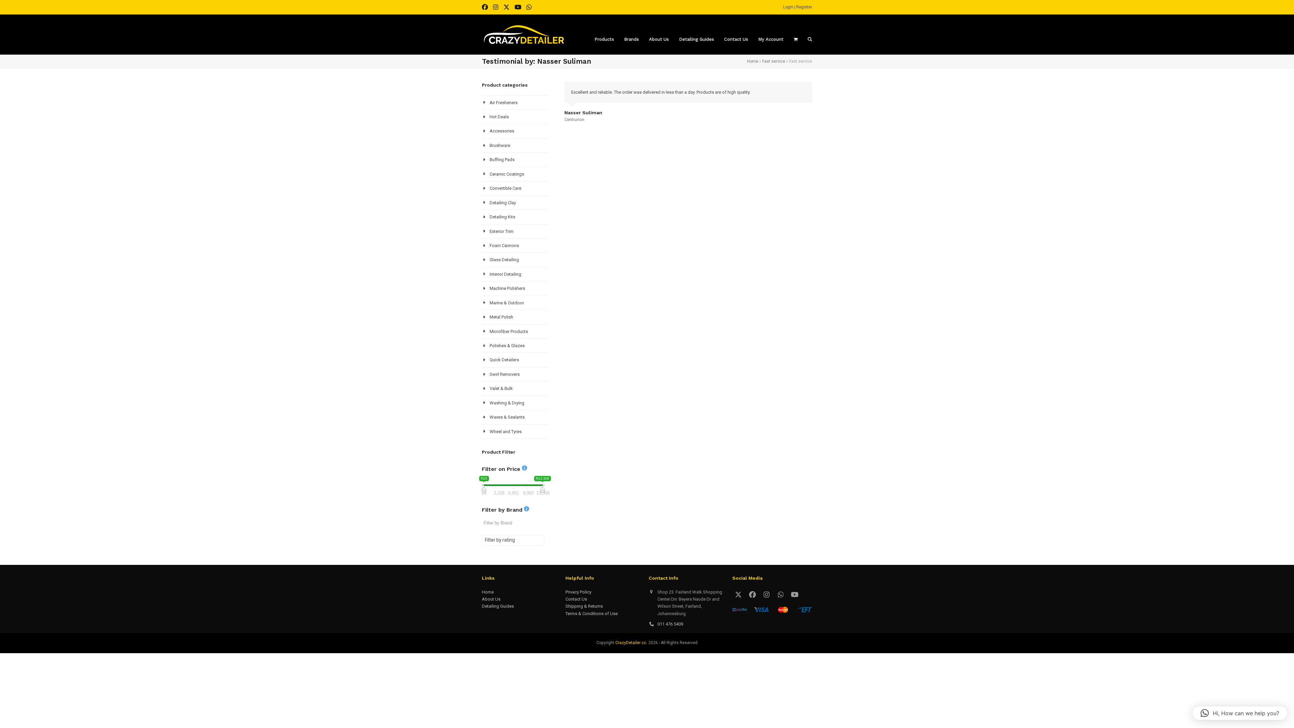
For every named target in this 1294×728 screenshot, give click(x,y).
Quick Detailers (504, 359)
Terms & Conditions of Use (591, 613)
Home (752, 61)
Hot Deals (499, 116)
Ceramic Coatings (507, 174)
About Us (491, 599)
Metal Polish (501, 317)
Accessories (502, 130)
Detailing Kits (502, 216)
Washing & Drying (507, 402)
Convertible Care (505, 188)
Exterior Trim (502, 231)
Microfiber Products (509, 331)
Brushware (500, 145)
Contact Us (576, 599)
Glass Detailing (504, 259)
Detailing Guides (498, 606)
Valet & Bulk (501, 388)
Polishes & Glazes (507, 345)
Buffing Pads (502, 159)
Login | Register (797, 7)
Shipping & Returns (584, 606)
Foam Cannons (504, 245)
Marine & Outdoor (507, 302)
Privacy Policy (578, 592)
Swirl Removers (505, 374)
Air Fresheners (504, 102)
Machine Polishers (507, 288)
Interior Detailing (505, 274)
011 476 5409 (670, 624)
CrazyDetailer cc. (631, 642)
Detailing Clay (503, 202)
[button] (1240, 713)
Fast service (773, 61)
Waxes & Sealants (507, 417)
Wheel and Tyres (506, 431)
